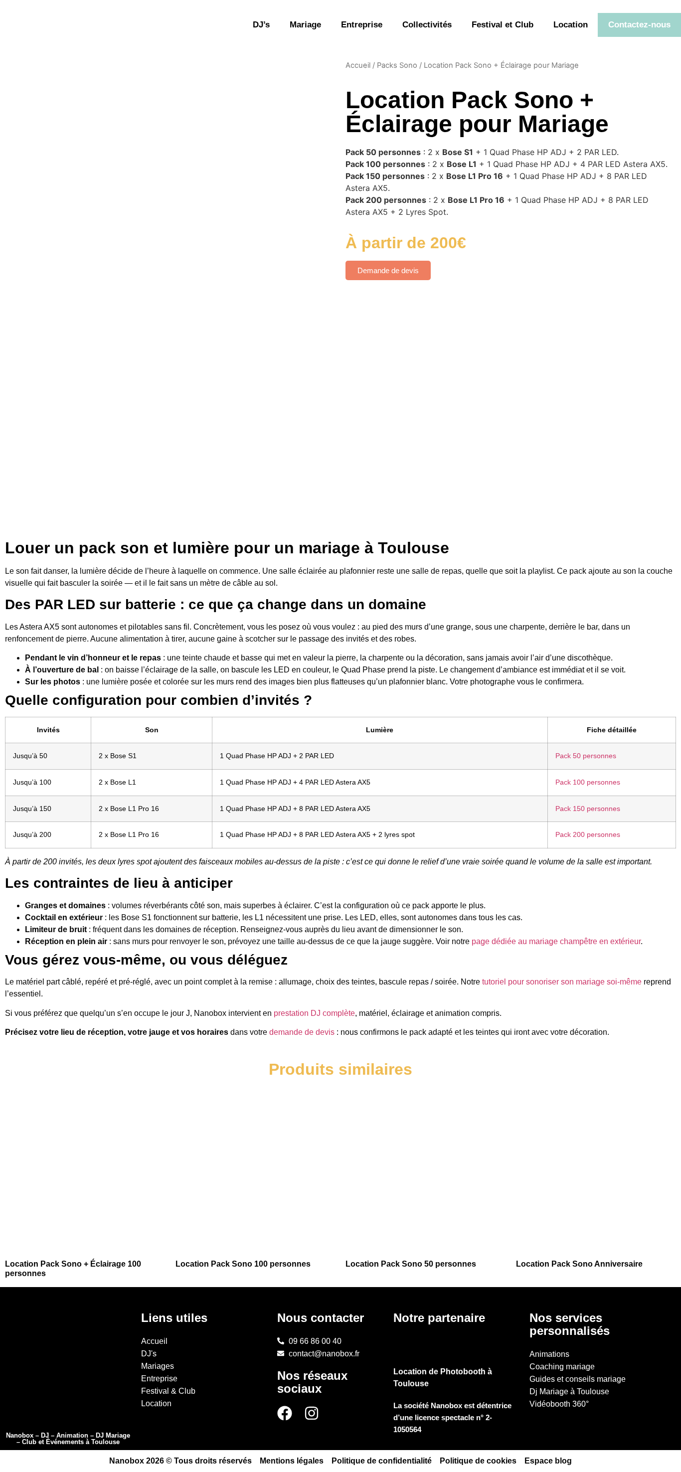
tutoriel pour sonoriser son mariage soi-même (562, 982)
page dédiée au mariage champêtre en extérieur (556, 941)
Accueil (357, 65)
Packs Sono (397, 65)
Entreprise (361, 24)
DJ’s (261, 24)
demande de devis (302, 1032)
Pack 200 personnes (587, 834)
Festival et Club (502, 24)
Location (570, 24)
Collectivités (427, 24)
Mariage (305, 24)
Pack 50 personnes (585, 756)
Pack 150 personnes (587, 809)
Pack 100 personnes (587, 782)
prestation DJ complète (314, 1013)
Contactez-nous (639, 24)
